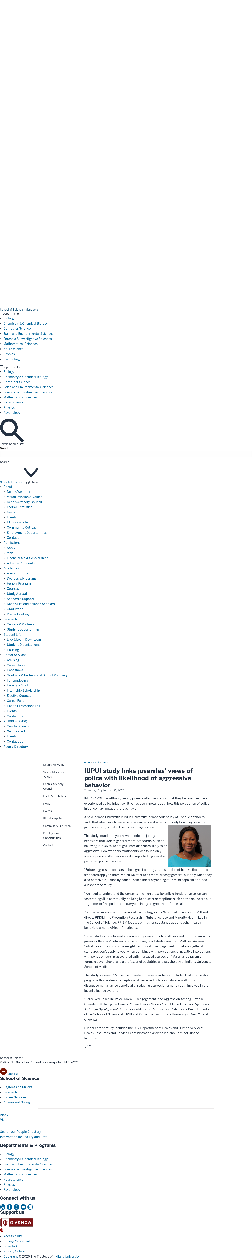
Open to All (11, 1246)
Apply (11, 548)
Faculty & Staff (17, 685)
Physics (9, 354)
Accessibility (12, 1236)
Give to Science (18, 726)
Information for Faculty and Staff (23, 1137)
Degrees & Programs (22, 578)
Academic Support (20, 599)
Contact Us (15, 716)
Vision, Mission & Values (24, 497)
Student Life (12, 635)
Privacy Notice (14, 1251)
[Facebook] (9, 1207)
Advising (13, 660)
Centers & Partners (20, 624)
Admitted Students (21, 563)
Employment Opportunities (27, 533)
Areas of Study (17, 573)
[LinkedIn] (30, 1207)
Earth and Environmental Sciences (28, 334)
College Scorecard (16, 1241)
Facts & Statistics (19, 507)
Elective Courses (19, 696)
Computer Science (17, 328)
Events (12, 517)
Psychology (11, 359)
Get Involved (16, 731)
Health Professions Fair (23, 706)
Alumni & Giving (15, 721)
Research (10, 619)
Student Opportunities (23, 629)
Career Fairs (15, 701)
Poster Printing (18, 614)
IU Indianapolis (17, 522)
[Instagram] (16, 1207)
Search (4, 448)
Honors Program (19, 584)
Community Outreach (23, 527)
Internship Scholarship (23, 691)
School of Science (11, 482)
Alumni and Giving (16, 1102)
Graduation (15, 609)
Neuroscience (13, 349)
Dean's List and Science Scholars (31, 604)
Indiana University (66, 1256)
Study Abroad (17, 594)
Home (87, 762)
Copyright (10, 1256)
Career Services (14, 655)
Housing (13, 650)
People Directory (15, 747)
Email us (13, 1074)
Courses (13, 589)
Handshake (15, 670)
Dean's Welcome (19, 492)
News (11, 512)
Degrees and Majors (17, 1087)
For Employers (17, 680)
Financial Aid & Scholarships (27, 558)
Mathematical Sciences (20, 344)
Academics (11, 568)
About (7, 487)
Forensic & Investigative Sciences (27, 339)
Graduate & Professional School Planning (37, 675)
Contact (13, 538)
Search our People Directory (20, 1132)
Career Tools (16, 665)
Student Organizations (23, 645)
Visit (10, 553)
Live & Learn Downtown (24, 640)
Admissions (11, 543)
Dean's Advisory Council (24, 502)
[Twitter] (2, 1207)
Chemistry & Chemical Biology (25, 323)
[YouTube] (23, 1207)
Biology (8, 318)
